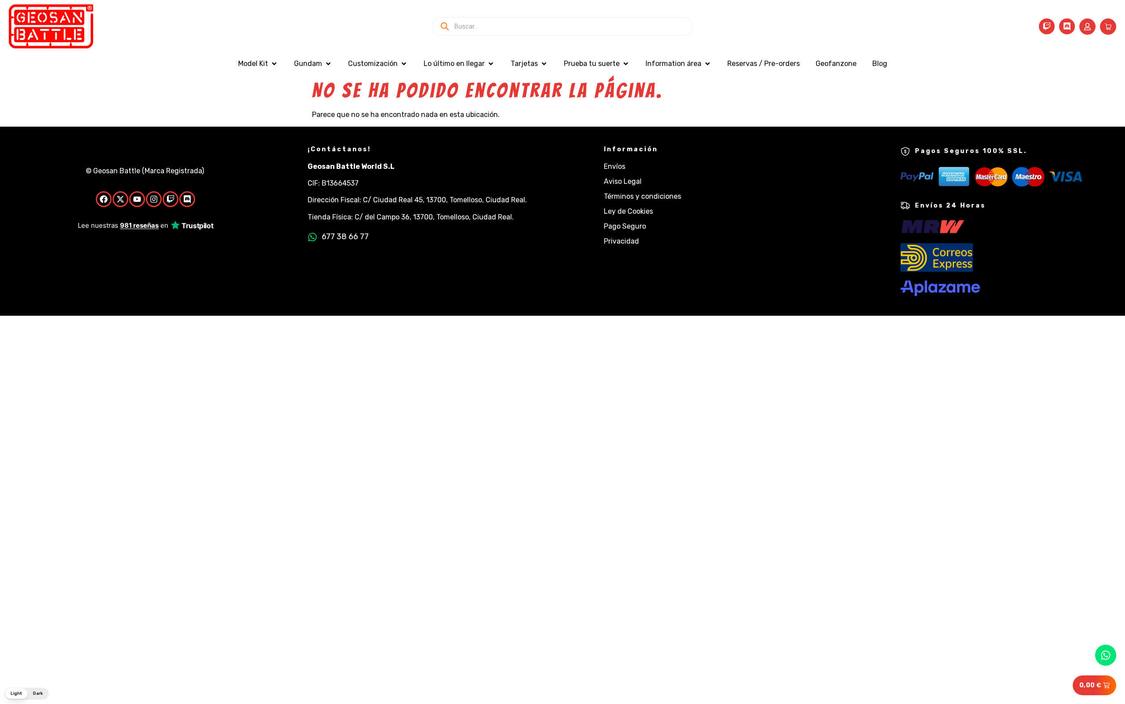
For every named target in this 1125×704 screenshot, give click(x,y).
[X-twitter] (120, 199)
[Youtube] (137, 199)
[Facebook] (104, 199)
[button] (258, 63)
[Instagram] (154, 199)
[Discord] (1067, 26)
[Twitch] (1047, 26)
